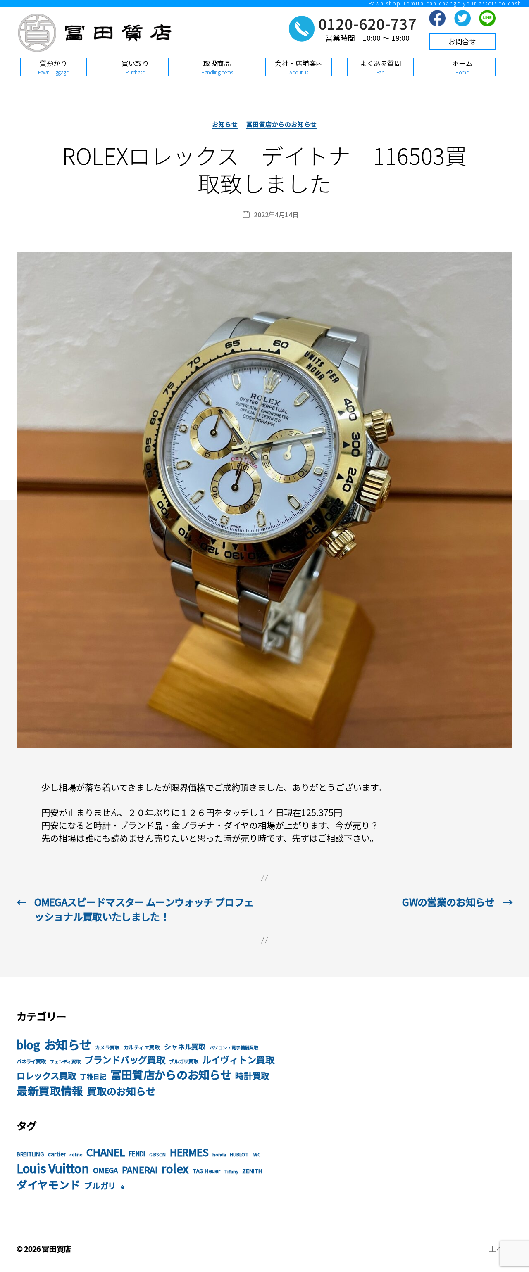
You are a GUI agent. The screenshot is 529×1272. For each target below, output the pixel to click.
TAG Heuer (206, 1171)
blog (28, 1044)
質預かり (53, 67)
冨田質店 (56, 1248)
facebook (437, 18)
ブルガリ (100, 1185)
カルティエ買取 (142, 1047)
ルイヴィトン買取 (238, 1059)
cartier (56, 1154)
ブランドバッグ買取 (124, 1059)
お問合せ (462, 41)
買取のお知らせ (121, 1091)
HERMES (189, 1152)
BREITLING (30, 1154)
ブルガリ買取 (183, 1061)
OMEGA (105, 1170)
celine (75, 1154)
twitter (462, 18)
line (487, 18)
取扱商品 (217, 67)
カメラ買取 (107, 1047)
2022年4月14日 (276, 214)
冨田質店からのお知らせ (281, 124)
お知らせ (225, 124)
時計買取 (252, 1075)
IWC (256, 1154)
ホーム (462, 67)
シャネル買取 (184, 1046)
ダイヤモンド (48, 1184)
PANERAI (140, 1169)
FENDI (137, 1153)
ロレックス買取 (46, 1075)
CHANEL (105, 1151)
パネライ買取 (31, 1061)
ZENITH (252, 1171)
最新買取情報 (50, 1090)
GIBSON (157, 1154)
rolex (175, 1168)
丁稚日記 (93, 1076)
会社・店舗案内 (299, 67)
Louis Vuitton (53, 1168)
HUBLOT (239, 1154)
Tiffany (231, 1171)
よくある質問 (380, 67)
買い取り (135, 67)
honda (219, 1154)
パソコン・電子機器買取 (234, 1047)
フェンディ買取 (65, 1061)
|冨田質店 (93, 38)
